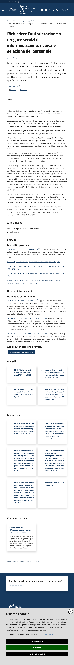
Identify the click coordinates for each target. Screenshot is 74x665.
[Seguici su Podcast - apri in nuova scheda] (56, 10)
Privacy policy (48, 634)
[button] (68, 10)
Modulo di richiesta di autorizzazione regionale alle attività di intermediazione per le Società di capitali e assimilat (24, 428)
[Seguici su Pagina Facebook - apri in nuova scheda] (45, 10)
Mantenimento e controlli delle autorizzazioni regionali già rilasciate (24, 393)
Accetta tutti (37, 647)
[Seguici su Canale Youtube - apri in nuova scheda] (41, 10)
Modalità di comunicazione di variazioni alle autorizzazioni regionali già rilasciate (54, 374)
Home (9, 21)
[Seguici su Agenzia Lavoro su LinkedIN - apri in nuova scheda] (53, 10)
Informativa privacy (54, 483)
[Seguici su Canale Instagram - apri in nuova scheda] (49, 10)
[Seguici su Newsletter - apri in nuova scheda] (37, 10)
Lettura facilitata (12, 86)
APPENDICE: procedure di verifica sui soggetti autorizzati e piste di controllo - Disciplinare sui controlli (34, 281)
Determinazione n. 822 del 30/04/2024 (23, 249)
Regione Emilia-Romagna (13, 2)
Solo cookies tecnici (37, 641)
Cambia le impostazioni (37, 654)
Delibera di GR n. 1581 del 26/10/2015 (27, 318)
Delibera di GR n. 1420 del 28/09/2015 (27, 333)
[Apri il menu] (3, 10)
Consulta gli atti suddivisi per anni (21, 352)
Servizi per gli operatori (23, 21)
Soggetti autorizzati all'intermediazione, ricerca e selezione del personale (20, 530)
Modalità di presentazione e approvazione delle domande (33, 261)
